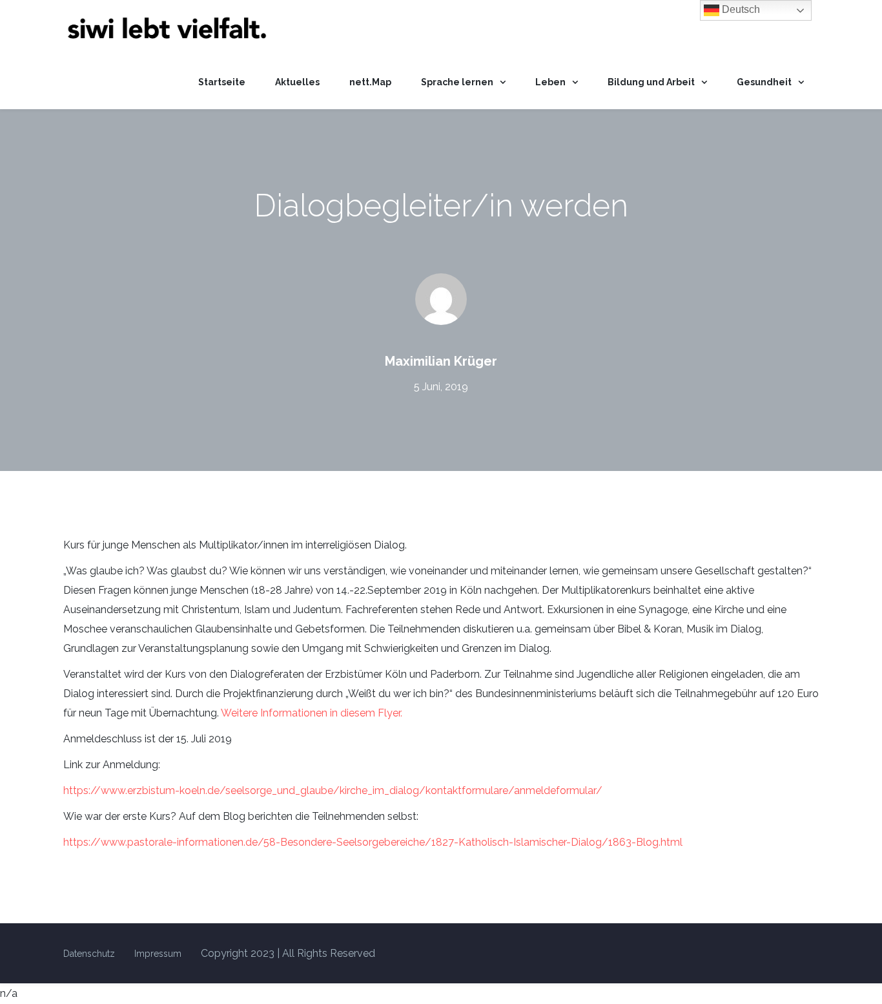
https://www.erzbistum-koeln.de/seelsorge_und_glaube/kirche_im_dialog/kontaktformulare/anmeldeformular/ (332, 790)
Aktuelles (297, 82)
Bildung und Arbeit (651, 82)
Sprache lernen (457, 82)
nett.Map (370, 82)
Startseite (221, 82)
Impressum (157, 953)
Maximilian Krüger (441, 361)
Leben (550, 82)
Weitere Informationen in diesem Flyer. (311, 713)
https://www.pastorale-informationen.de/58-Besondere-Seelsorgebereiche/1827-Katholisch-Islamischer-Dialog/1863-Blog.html (372, 842)
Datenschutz (89, 953)
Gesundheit (764, 82)
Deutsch (739, 9)
